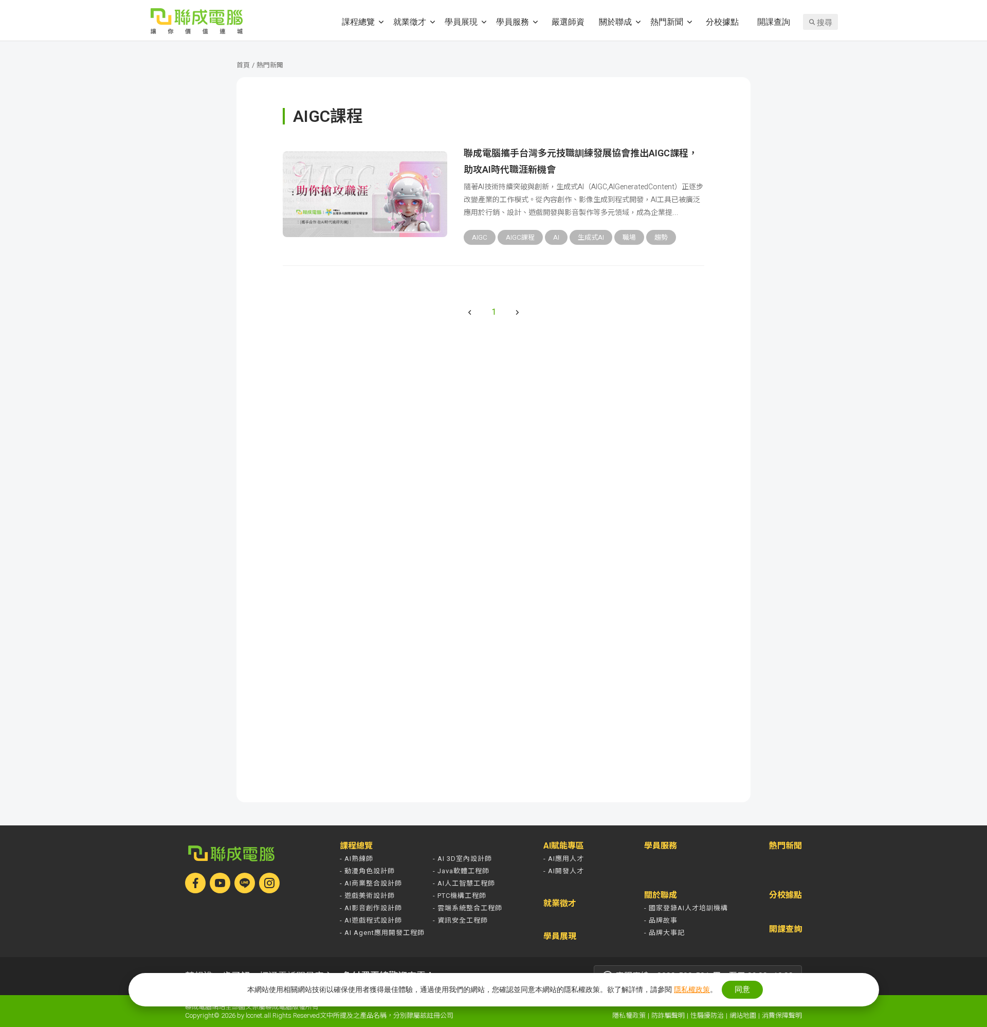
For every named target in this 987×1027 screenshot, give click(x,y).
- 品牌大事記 (664, 932)
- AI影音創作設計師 (371, 908)
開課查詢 (773, 21)
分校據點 (722, 21)
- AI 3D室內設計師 (462, 858)
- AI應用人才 (563, 858)
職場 (629, 237)
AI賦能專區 (563, 846)
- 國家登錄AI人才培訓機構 (686, 908)
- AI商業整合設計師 (371, 883)
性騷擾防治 (707, 1015)
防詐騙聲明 (668, 1015)
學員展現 (461, 21)
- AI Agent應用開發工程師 (382, 932)
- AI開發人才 (563, 871)
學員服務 (512, 21)
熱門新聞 (666, 21)
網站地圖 (742, 1015)
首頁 (243, 65)
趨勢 (661, 237)
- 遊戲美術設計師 (367, 895)
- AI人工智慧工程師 (464, 883)
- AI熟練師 (356, 858)
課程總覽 (358, 21)
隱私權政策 (629, 1015)
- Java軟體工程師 (461, 871)
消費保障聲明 (782, 1015)
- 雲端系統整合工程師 (467, 908)
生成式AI (591, 237)
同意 (742, 989)
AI (556, 237)
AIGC (479, 237)
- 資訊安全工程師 (460, 920)
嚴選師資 (568, 21)
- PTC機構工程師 (459, 895)
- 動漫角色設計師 (367, 871)
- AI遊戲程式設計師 (371, 920)
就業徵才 (409, 21)
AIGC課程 (520, 237)
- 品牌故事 (661, 920)
